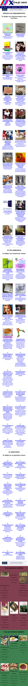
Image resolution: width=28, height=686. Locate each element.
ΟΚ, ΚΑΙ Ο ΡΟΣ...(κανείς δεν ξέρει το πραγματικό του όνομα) (20, 516)
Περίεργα (24, 7)
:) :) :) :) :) (7, 514)
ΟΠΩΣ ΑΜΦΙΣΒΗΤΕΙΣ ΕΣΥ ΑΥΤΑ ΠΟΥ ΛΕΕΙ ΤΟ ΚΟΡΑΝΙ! (20, 487)
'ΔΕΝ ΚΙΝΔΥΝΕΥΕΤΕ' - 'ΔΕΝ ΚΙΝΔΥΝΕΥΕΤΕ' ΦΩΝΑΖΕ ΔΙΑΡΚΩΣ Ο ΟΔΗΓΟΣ (20, 241)
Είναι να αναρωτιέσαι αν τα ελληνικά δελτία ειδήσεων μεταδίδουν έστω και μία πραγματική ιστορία (20, 396)
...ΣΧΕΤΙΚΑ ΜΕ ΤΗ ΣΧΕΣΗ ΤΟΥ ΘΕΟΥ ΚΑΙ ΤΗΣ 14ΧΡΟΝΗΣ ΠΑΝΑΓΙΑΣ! (7, 504)
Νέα (2, 7)
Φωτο (5, 7)
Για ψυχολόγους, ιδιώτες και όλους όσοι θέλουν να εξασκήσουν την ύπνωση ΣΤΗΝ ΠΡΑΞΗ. (7, 56)
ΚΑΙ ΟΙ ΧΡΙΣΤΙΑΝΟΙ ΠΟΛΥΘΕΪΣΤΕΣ (7, 539)
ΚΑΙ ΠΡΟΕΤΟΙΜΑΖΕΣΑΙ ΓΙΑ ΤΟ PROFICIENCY (7, 77)
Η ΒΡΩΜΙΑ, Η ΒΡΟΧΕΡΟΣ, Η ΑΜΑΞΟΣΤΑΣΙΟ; (20, 476)
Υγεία (19, 7)
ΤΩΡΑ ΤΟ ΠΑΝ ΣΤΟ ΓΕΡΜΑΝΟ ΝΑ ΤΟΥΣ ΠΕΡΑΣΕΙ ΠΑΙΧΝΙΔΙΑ (20, 555)
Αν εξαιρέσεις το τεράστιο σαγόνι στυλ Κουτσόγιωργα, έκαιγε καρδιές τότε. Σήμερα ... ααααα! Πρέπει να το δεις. (7, 320)
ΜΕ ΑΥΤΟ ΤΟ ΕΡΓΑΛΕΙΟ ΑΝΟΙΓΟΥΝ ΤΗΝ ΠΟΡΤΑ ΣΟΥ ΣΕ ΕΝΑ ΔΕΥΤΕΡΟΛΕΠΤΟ (7, 444)
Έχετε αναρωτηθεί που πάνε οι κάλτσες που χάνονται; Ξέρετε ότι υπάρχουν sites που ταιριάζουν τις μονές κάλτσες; (20, 344)
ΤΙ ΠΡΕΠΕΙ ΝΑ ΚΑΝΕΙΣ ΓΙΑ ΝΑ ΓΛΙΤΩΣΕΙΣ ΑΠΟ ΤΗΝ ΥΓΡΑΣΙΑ (20, 297)
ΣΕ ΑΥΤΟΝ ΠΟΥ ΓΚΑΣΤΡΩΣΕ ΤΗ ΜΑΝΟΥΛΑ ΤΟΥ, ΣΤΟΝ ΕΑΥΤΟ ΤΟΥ (7, 528)
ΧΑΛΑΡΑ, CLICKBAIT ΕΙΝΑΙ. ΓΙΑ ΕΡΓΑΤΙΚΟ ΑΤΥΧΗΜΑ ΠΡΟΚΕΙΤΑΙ (8, 189)
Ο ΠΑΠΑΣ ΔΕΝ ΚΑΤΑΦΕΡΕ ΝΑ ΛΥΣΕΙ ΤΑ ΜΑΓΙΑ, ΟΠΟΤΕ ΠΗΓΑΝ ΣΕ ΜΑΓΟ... (20, 101)
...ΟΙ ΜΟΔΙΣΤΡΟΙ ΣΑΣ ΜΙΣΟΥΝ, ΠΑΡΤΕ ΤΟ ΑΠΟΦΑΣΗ (8, 476)
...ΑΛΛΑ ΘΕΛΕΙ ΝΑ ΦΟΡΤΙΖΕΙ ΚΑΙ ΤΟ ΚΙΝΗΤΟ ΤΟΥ (20, 465)
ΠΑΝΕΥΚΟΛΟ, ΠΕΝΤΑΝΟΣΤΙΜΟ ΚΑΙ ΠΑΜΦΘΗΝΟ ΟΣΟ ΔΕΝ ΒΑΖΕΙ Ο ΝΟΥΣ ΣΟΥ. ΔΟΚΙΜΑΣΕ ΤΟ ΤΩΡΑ (7, 344)
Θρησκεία (14, 7)
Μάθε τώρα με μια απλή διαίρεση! (20, 373)
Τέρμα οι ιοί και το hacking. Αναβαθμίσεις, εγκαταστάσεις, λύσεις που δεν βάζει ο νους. (20, 78)
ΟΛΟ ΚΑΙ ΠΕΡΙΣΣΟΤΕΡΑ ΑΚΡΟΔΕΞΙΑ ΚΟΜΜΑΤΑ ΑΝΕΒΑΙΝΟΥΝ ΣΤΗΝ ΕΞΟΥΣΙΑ (20, 123)
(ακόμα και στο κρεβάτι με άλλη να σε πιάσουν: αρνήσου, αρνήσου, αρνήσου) (20, 542)
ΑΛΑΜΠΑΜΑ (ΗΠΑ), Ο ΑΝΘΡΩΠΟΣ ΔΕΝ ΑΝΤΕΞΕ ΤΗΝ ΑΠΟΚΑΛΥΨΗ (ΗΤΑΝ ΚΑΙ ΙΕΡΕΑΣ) (7, 241)
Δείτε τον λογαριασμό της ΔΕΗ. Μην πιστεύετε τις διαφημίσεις (7, 297)
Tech (9, 7)
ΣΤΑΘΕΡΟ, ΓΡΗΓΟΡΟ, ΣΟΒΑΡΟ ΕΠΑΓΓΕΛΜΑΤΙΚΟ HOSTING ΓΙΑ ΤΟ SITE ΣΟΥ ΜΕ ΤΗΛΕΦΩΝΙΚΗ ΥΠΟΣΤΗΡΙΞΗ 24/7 (20, 274)
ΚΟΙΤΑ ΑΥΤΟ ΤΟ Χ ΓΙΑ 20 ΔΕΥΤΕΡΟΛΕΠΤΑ (7, 35)
